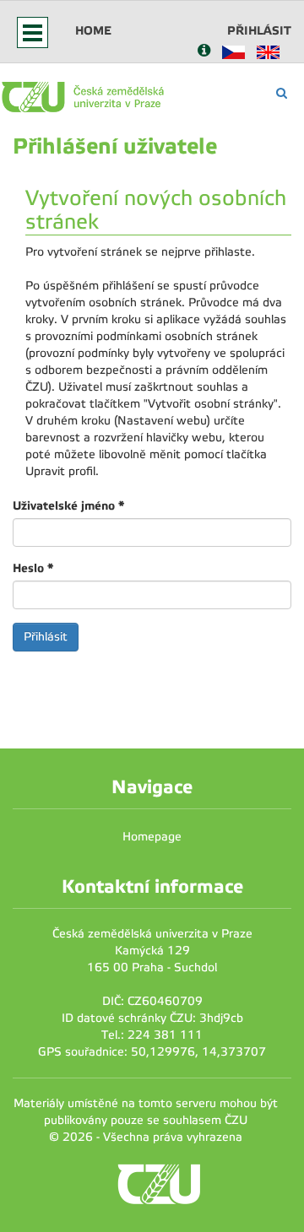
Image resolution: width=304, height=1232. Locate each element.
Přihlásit (259, 30)
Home (93, 30)
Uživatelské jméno (68, 505)
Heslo (33, 568)
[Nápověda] (204, 52)
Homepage (152, 836)
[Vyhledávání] (281, 93)
